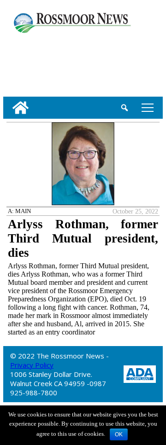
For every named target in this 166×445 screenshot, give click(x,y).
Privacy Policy (31, 365)
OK (119, 434)
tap (146, 107)
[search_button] (124, 108)
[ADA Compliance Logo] (140, 373)
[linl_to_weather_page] (33, 63)
